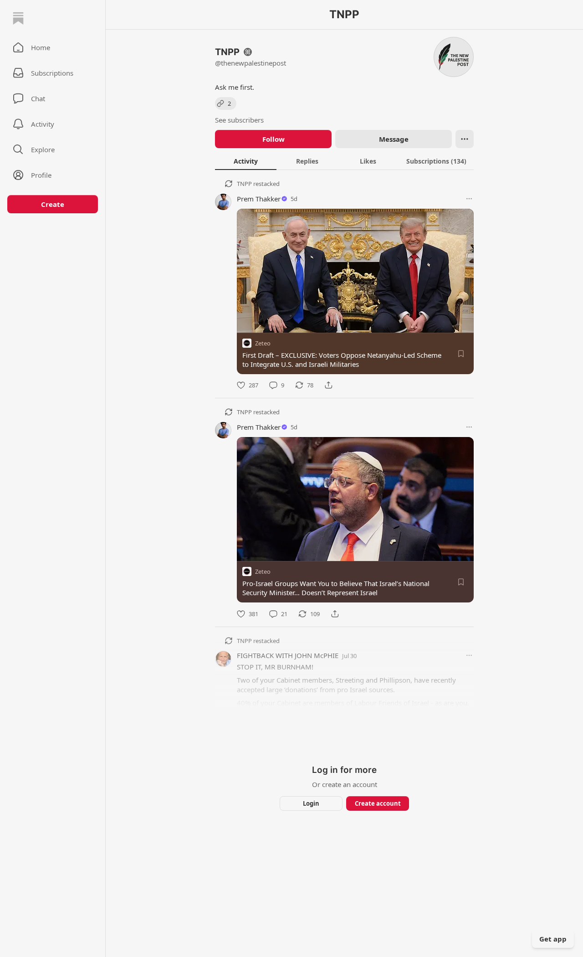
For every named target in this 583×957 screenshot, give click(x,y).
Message (394, 139)
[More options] (469, 198)
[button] (52, 47)
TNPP (244, 184)
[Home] (18, 18)
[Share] (328, 385)
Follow (273, 139)
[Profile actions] (464, 139)
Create (52, 204)
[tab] (245, 161)
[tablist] (344, 161)
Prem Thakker (259, 198)
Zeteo (263, 343)
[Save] (461, 353)
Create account (378, 803)
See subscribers (239, 119)
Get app (553, 938)
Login (311, 803)
